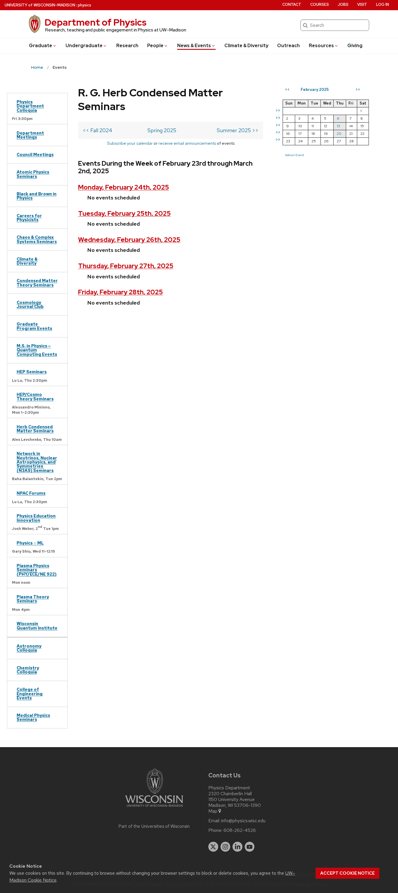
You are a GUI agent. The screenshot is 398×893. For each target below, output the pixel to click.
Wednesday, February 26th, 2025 (129, 240)
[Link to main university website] (154, 808)
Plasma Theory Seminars (33, 599)
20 (339, 133)
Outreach (288, 46)
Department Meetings (30, 135)
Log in (382, 4)
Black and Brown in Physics (37, 196)
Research (127, 46)
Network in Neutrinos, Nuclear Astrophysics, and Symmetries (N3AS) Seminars (37, 462)
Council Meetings (35, 154)
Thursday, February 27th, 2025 (125, 266)
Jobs (343, 4)
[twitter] (213, 847)
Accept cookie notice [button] (347, 873)
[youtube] (250, 847)
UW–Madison (40, 5)
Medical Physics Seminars (33, 717)
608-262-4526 (239, 830)
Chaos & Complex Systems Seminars (37, 239)
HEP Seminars (32, 371)
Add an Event (294, 155)
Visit (362, 4)
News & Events (194, 46)
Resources (321, 46)
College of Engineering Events (30, 694)
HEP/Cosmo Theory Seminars (35, 396)
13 (338, 125)
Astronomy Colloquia (29, 648)
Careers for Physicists (29, 217)
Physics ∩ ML (30, 543)
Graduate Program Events (34, 326)
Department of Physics (96, 22)
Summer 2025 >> (237, 130)
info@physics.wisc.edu (243, 821)
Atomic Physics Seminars (33, 174)
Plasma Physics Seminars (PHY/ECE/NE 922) (37, 570)
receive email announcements (187, 143)
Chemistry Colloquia (28, 670)
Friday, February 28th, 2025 (120, 292)
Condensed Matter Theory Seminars (37, 282)
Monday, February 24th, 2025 (123, 187)
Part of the (154, 826)
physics (84, 5)
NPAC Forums (31, 493)
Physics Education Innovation (36, 518)
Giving (354, 46)
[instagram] (225, 847)
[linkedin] (237, 847)
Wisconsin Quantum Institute (37, 625)
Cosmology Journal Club (30, 304)
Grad (40, 46)
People (155, 46)
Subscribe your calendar (130, 143)
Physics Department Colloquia (30, 106)
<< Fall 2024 (97, 130)
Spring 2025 (161, 130)
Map (212, 811)
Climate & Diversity (246, 46)
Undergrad (84, 46)
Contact (291, 4)
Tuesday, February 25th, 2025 (124, 213)
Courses (319, 4)
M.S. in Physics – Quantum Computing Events (37, 350)
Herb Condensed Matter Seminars (35, 429)
